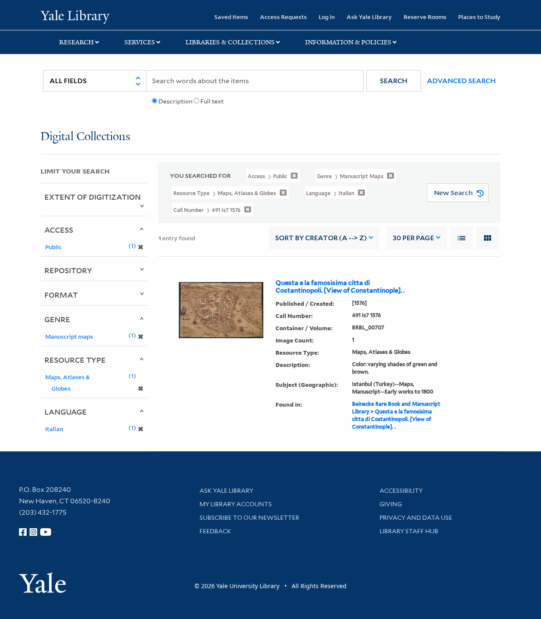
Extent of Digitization (92, 197)
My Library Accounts (235, 504)
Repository (68, 270)
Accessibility (401, 490)
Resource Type (75, 360)
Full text (212, 101)
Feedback (215, 531)
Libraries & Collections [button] (230, 42)
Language (65, 412)
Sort (321, 238)
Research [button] (76, 42)
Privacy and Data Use (416, 517)
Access (58, 230)
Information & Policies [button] (348, 42)
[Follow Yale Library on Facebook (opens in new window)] (23, 532)
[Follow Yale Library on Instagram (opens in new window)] (33, 532)
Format (61, 295)
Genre (57, 319)
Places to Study (479, 17)
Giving (391, 504)
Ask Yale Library (369, 17)
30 (413, 238)
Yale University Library (75, 16)
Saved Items (231, 17)
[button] (393, 81)
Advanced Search (461, 81)
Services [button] (139, 42)
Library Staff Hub (409, 531)
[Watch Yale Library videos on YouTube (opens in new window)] (45, 532)
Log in (327, 17)
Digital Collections (85, 137)
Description (175, 101)
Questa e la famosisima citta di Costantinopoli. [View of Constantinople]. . (340, 286)
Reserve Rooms (425, 17)
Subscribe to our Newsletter (249, 517)
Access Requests (283, 17)
